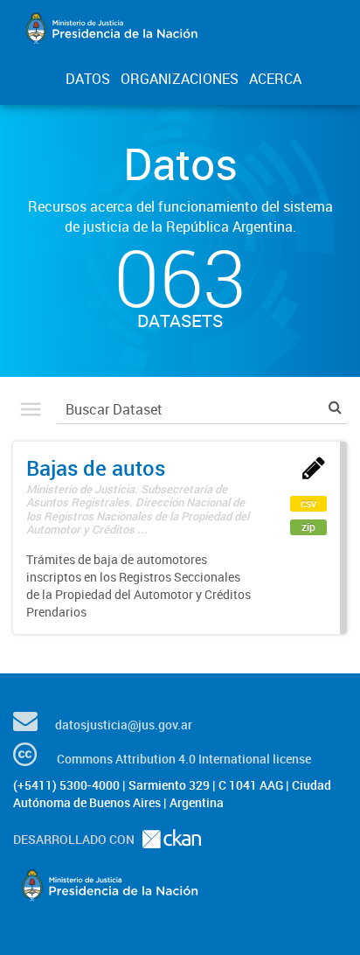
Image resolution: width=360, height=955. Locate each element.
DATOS (88, 78)
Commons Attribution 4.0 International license (184, 758)
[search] (335, 407)
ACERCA (275, 78)
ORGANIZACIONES (180, 78)
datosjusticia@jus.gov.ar (123, 724)
